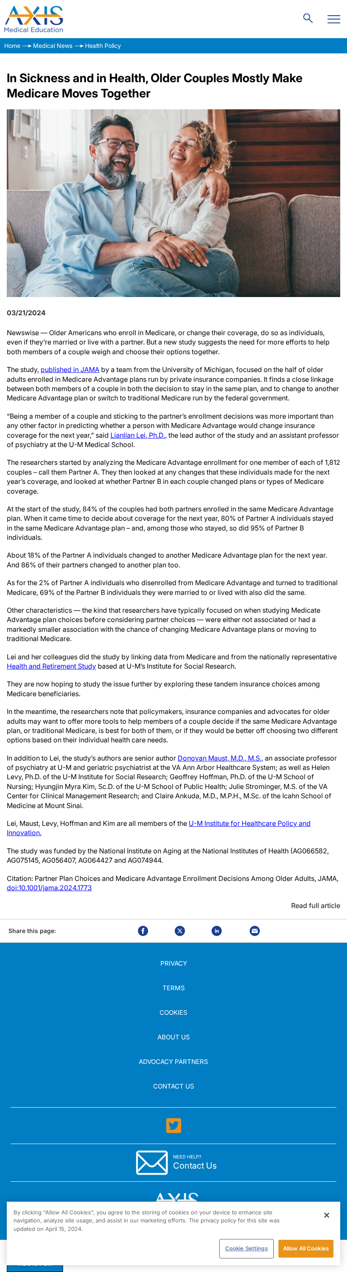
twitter (180, 931)
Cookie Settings (246, 1248)
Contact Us (173, 1086)
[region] (173, 1233)
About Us (173, 1037)
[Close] (326, 1215)
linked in (216, 931)
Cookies (173, 1012)
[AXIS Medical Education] (33, 19)
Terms (173, 988)
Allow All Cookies (306, 1248)
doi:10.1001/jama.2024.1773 (49, 887)
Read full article (315, 905)
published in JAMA (70, 369)
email (254, 931)
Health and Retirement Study (51, 666)
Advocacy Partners (173, 1062)
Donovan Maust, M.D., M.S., (220, 758)
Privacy (173, 963)
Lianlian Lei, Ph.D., (138, 435)
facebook (143, 931)
